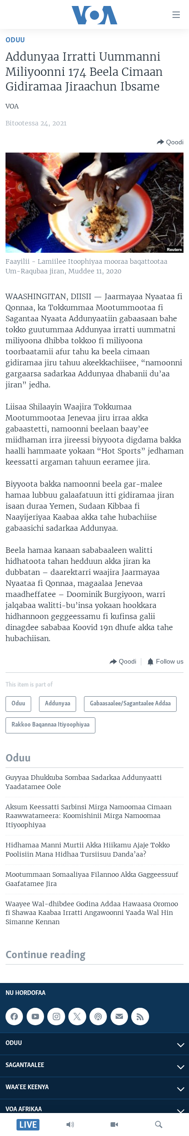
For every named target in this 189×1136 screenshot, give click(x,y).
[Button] (170, 142)
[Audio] (70, 1124)
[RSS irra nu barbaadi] (140, 1017)
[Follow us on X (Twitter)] (77, 1017)
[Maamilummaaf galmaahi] (119, 1017)
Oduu (15, 40)
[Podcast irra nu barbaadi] (98, 1017)
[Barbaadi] (158, 1124)
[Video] (114, 1124)
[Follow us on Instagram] (56, 1017)
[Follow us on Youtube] (35, 1017)
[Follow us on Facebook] (14, 1017)
